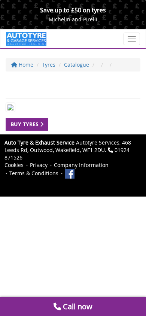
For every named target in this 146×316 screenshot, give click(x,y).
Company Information (81, 164)
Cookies (14, 164)
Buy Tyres (25, 124)
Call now (76, 306)
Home (25, 64)
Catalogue (76, 64)
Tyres (48, 64)
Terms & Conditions (33, 173)
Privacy (39, 164)
